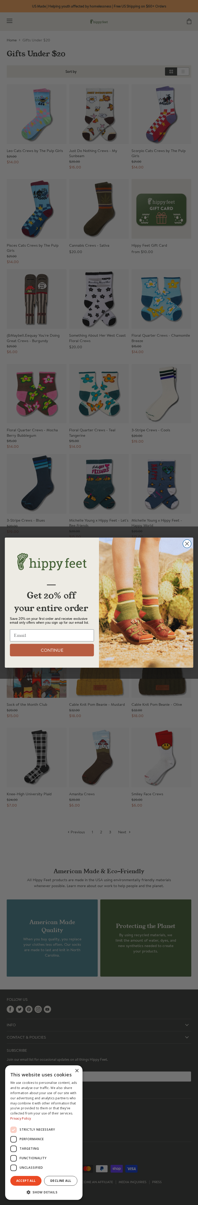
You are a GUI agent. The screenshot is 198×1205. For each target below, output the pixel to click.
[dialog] (43, 1132)
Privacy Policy (20, 1118)
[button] (43, 1192)
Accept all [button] (26, 1181)
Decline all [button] (60, 1181)
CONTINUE (52, 650)
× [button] (77, 1071)
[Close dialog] (187, 543)
